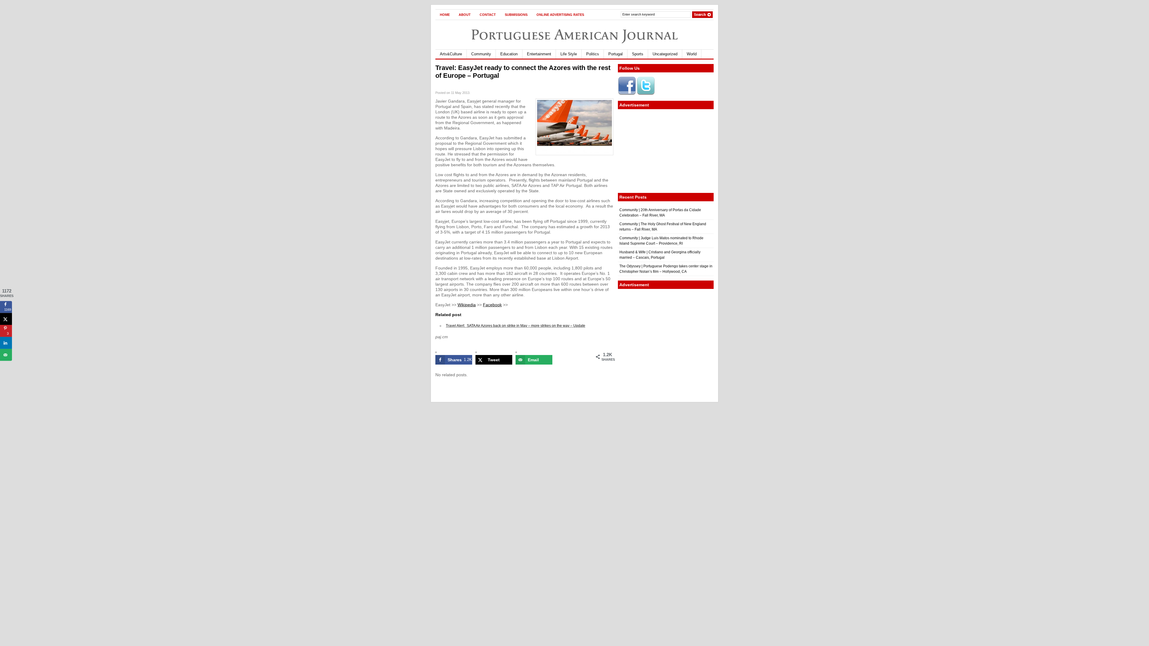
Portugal (615, 54)
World (692, 54)
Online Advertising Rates (560, 14)
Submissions (516, 14)
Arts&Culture (451, 54)
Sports (637, 54)
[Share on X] (6, 319)
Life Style (568, 54)
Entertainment (539, 54)
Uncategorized (665, 54)
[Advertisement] (666, 151)
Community (481, 54)
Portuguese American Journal (574, 34)
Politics (592, 54)
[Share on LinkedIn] (6, 343)
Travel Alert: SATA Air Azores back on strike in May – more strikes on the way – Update (515, 326)
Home (445, 14)
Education (509, 54)
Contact (488, 14)
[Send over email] (6, 355)
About (465, 14)
